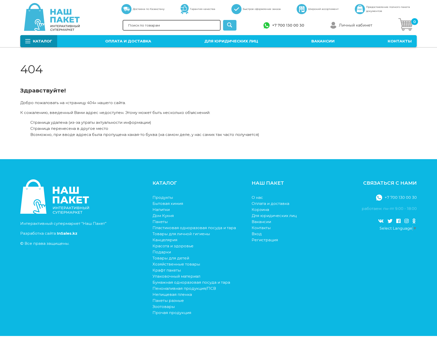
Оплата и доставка (128, 41)
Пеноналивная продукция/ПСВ (184, 288)
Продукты (162, 197)
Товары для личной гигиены (181, 233)
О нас (257, 197)
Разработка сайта (48, 233)
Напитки (161, 209)
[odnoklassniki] (414, 221)
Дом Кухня (163, 215)
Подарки (161, 252)
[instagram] (406, 221)
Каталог (42, 41)
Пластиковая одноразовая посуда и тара (194, 227)
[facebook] (398, 221)
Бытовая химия (167, 203)
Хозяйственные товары (176, 264)
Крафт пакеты (166, 270)
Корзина (260, 209)
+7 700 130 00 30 (288, 25)
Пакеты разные (168, 300)
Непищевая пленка (172, 294)
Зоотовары (163, 306)
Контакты (400, 41)
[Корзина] (405, 25)
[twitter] (389, 221)
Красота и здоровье (172, 246)
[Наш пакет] (54, 212)
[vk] (381, 221)
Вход (257, 233)
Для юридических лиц (231, 41)
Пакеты (160, 221)
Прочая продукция (171, 312)
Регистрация (265, 239)
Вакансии (323, 41)
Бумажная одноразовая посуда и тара (191, 282)
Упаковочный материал (176, 276)
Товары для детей (170, 258)
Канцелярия (164, 239)
